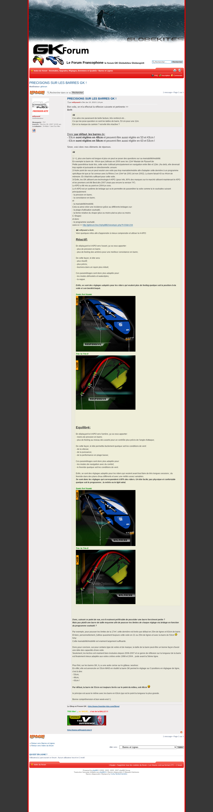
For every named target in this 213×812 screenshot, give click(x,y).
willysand (76, 102)
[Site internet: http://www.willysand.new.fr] (34, 130)
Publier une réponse (33, 93)
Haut (181, 732)
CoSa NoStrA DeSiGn (119, 774)
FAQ (156, 75)
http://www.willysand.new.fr (79, 730)
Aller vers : (113, 747)
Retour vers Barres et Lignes (43, 743)
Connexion (178, 75)
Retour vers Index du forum (42, 746)
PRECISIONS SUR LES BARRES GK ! (58, 83)
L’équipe (112, 765)
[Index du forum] (48, 59)
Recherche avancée (174, 64)
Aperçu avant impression (175, 70)
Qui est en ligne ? (38, 754)
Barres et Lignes (106, 71)
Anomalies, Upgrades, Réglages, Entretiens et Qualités (73, 71)
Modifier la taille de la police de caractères (179, 70)
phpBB (95, 770)
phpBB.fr (103, 772)
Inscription (166, 75)
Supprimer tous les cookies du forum (132, 765)
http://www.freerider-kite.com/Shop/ (103, 706)
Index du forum (40, 71)
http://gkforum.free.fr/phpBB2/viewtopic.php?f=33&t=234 (108, 225)
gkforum (43, 87)
